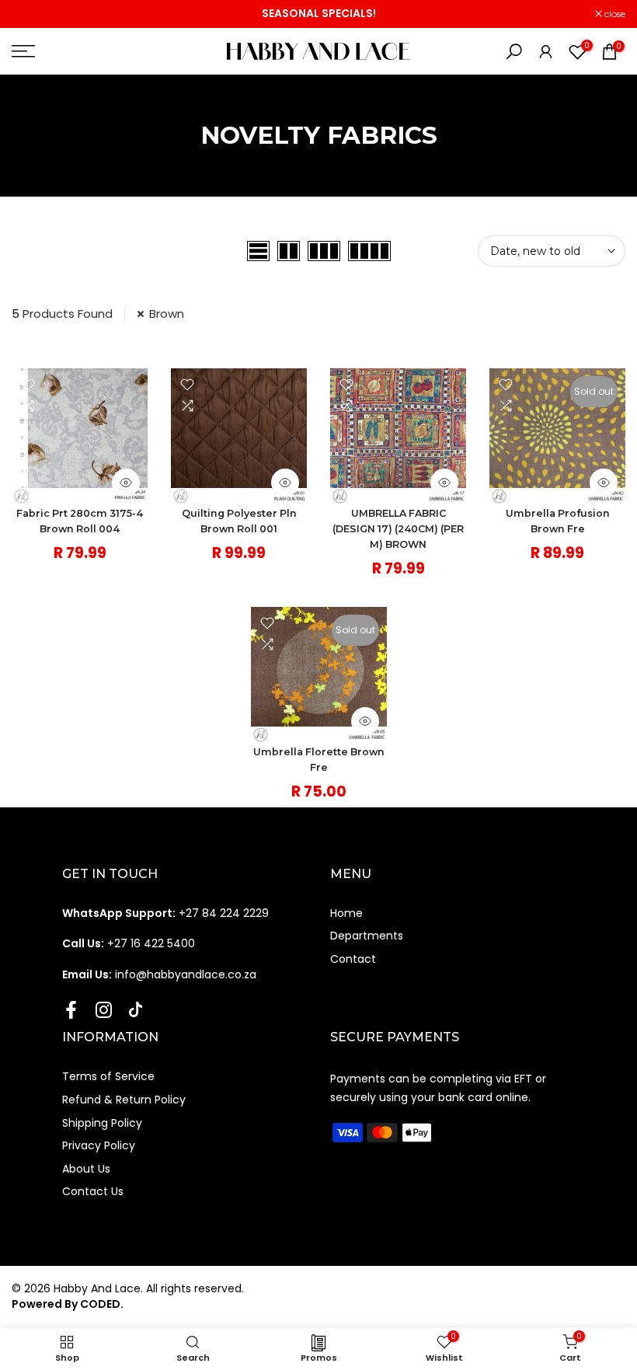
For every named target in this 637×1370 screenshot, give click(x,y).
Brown (166, 313)
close (30, 14)
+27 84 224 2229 (165, 913)
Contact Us (93, 1191)
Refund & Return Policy (124, 1099)
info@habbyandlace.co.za (159, 974)
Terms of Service (108, 1076)
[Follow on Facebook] (71, 1009)
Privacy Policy (98, 1145)
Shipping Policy (102, 1123)
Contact (353, 959)
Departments (366, 935)
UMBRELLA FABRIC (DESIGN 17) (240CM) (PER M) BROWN (398, 528)
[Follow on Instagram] (104, 1009)
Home (346, 913)
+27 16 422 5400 (128, 943)
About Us (86, 1169)
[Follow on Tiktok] (135, 1009)
